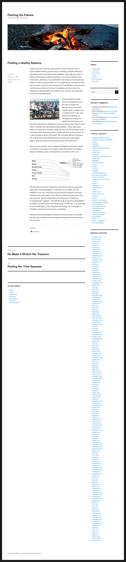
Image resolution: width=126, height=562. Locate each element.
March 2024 (96, 272)
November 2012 (97, 494)
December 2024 (97, 254)
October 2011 (96, 521)
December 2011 (97, 517)
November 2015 (97, 426)
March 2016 (96, 418)
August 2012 (96, 501)
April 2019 (95, 368)
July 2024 (95, 264)
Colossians (95, 154)
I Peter (94, 190)
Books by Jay (13, 294)
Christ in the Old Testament (101, 148)
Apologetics (96, 146)
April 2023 (95, 293)
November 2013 (97, 469)
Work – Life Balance (98, 221)
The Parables (96, 210)
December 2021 (97, 318)
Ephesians (95, 161)
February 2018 (96, 395)
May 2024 (95, 268)
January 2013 (96, 490)
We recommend (14, 302)
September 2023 (97, 283)
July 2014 (95, 453)
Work (94, 219)
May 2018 (95, 389)
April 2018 (95, 391)
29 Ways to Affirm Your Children (102, 140)
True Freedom (96, 217)
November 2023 (97, 279)
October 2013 (96, 472)
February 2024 (96, 274)
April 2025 (95, 247)
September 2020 (97, 339)
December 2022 (97, 295)
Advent (94, 142)
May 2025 (95, 245)
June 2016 (95, 411)
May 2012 (95, 507)
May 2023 (95, 291)
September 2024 (97, 260)
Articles (11, 292)
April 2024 (95, 270)
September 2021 (97, 324)
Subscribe (12, 300)
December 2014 (97, 445)
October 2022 (96, 299)
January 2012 (96, 515)
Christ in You (96, 150)
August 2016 (96, 407)
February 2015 (96, 442)
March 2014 (96, 461)
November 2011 (97, 519)
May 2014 (95, 457)
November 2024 (97, 256)
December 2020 (97, 332)
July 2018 (95, 384)
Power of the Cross (98, 194)
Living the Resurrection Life (101, 179)
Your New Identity (98, 223)
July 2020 (95, 343)
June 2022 (95, 308)
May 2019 (95, 366)
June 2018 (95, 386)
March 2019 (96, 370)
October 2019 (96, 355)
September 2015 (97, 430)
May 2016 (95, 413)
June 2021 (95, 328)
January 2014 (96, 465)
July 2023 (95, 287)
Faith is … (95, 165)
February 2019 (96, 372)
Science (94, 198)
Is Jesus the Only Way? (99, 173)
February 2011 (96, 538)
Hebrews (95, 169)
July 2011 (95, 528)
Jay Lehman (11, 74)
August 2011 (96, 526)
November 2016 (97, 401)
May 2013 (95, 482)
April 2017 (95, 399)
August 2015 (96, 432)
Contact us (12, 296)
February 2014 (96, 463)
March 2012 (96, 511)
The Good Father (97, 204)
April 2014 (95, 459)
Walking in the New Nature (100, 138)
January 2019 (96, 374)
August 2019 (96, 359)
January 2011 (96, 540)
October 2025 (96, 239)
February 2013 (96, 488)
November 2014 (97, 447)
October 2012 (96, 496)
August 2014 (96, 451)
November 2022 (97, 297)
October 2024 (96, 258)
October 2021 (96, 322)
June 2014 (95, 455)
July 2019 (95, 362)
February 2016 (96, 420)
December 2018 (97, 376)
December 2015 (97, 424)
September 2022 (97, 301)
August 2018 (96, 382)
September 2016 (97, 405)
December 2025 (97, 237)
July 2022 (95, 306)
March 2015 (96, 440)
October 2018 (96, 380)
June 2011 (95, 530)
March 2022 (96, 314)
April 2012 (95, 509)
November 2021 (97, 320)
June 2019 (95, 364)
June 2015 (95, 434)
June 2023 (95, 289)
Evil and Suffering (97, 163)
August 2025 (96, 241)
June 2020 (95, 345)
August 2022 (96, 303)
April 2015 (95, 438)
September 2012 (97, 499)
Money (94, 183)
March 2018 (96, 393)
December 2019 (97, 353)
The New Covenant (98, 208)
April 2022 (95, 312)
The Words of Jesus (98, 214)
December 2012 (97, 492)
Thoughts (10, 80)
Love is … (95, 181)
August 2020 (96, 341)
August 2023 (96, 285)
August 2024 (96, 262)
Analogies (95, 144)
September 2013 (97, 474)
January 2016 (96, 422)
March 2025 (96, 249)
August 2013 (96, 476)
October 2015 (96, 428)
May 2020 (95, 347)
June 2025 (95, 243)
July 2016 (95, 409)
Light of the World (98, 177)
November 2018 (97, 378)
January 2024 (96, 276)
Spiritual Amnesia (111, 111)
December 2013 (97, 467)
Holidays (95, 171)
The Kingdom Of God (98, 206)
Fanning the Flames (21, 15)
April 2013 (95, 484)
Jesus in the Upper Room (100, 175)
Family (94, 167)
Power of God (96, 192)
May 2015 (95, 436)
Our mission (13, 298)
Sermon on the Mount (99, 200)
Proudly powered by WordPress (31, 553)
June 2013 (95, 480)
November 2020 (97, 335)
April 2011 (95, 534)
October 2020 (96, 337)
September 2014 (97, 449)
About (11, 290)
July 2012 (95, 503)
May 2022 (95, 310)
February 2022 (96, 316)
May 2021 (95, 330)
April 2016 (95, 416)
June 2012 (95, 505)
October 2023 (96, 281)
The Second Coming (98, 212)
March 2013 (96, 486)
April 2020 (95, 349)
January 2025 (96, 252)
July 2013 (95, 478)
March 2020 (96, 351)
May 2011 (95, 532)
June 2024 (95, 266)
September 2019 (97, 357)
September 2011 (97, 523)
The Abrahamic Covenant (100, 202)
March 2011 (96, 536)
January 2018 (96, 397)
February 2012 (96, 513)
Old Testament (96, 187)
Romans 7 (95, 196)
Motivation (95, 185)
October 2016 (96, 403)
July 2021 (95, 326)
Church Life (96, 152)
